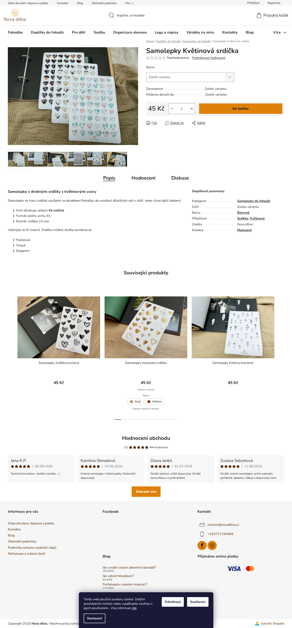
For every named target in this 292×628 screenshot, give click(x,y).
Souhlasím (198, 602)
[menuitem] (15, 32)
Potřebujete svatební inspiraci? (125, 584)
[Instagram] (212, 545)
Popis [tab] (109, 178)
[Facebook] (202, 545)
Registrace (274, 3)
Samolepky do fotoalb (253, 201)
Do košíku (241, 108)
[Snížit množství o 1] (172, 109)
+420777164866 (221, 534)
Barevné (243, 212)
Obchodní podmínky (104, 3)
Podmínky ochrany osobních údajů (32, 547)
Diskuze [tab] (180, 178)
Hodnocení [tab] (143, 178)
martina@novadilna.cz (223, 525)
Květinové (257, 218)
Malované (244, 230)
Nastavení (94, 618)
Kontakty (62, 3)
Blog (80, 3)
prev (11, 357)
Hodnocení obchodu (146, 438)
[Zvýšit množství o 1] (192, 109)
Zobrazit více (146, 491)
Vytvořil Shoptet (272, 623)
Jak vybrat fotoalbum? (118, 576)
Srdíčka (242, 218)
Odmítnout (173, 602)
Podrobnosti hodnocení (208, 58)
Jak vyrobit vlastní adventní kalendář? (129, 568)
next (281, 357)
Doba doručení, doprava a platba (28, 3)
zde (134, 608)
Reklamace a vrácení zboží (26, 553)
